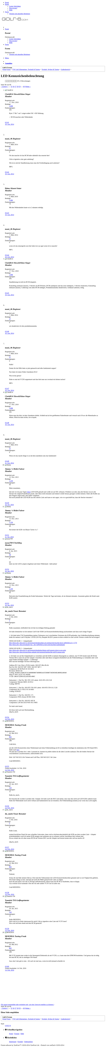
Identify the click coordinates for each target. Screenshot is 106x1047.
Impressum (12, 1042)
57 (15, 86)
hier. (18, 750)
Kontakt (20, 1042)
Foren (7, 12)
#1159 (7, 928)
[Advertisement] (53, 989)
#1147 (7, 388)
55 (11, 86)
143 (10, 788)
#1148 (7, 423)
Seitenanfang (28, 1042)
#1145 (7, 293)
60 (24, 86)
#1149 (7, 461)
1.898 (11, 106)
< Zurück (4, 86)
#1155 (7, 766)
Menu (7, 58)
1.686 (11, 200)
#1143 (7, 213)
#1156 (7, 806)
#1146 (7, 331)
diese (29, 492)
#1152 (7, 569)
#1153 (7, 603)
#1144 (7, 255)
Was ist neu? (13, 8)
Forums (16, 1034)
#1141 (7, 122)
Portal (7, 2)
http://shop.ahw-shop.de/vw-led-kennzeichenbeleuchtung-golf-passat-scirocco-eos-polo (37, 650)
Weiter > (28, 86)
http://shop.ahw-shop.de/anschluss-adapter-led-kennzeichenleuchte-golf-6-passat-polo (37, 652)
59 (20, 86)
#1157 (7, 847)
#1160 (7, 966)
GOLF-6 (8, 1025)
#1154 (7, 717)
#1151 (7, 535)
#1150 (7, 503)
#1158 (7, 892)
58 (18, 86)
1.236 (11, 481)
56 (13, 86)
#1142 (7, 172)
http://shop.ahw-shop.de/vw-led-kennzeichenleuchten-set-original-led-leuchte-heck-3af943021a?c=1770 (43, 643)
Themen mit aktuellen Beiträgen (19, 14)
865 (10, 737)
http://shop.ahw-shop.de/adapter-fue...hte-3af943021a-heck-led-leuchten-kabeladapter (37, 645)
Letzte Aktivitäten (15, 6)
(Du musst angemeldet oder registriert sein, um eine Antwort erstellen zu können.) (27, 1004)
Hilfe (10, 10)
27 (10, 148)
